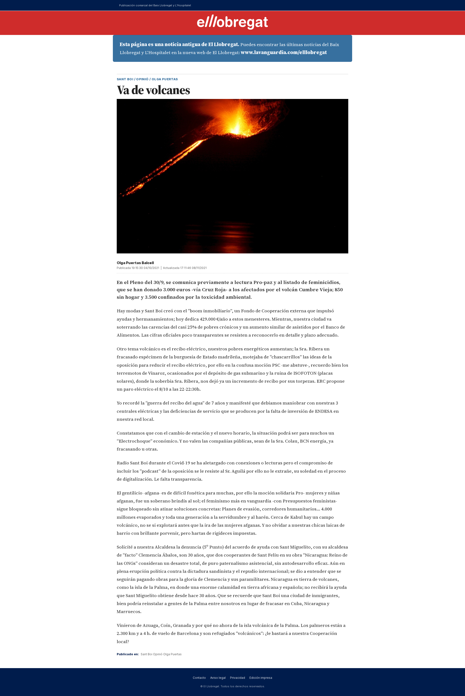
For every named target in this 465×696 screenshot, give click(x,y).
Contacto (199, 678)
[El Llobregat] (232, 22)
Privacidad (237, 678)
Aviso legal (218, 678)
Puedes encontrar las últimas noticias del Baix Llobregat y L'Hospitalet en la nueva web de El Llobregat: (229, 48)
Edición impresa (260, 678)
